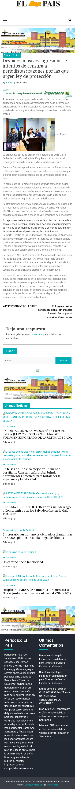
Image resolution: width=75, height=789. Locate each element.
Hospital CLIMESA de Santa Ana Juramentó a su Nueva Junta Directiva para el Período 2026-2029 (37, 591)
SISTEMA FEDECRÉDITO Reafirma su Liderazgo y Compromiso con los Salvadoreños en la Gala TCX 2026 (37, 510)
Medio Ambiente (27, 530)
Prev (4, 41)
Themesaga (52, 785)
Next (70, 41)
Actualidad (11, 426)
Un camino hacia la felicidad (23, 562)
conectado (37, 334)
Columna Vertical (12, 55)
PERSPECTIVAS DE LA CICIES (21, 306)
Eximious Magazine (34, 785)
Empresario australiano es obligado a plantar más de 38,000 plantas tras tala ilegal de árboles (37, 536)
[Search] (70, 20)
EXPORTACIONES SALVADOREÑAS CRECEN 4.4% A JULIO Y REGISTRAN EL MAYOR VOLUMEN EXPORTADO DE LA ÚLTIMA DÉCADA (37, 434)
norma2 (9, 82)
